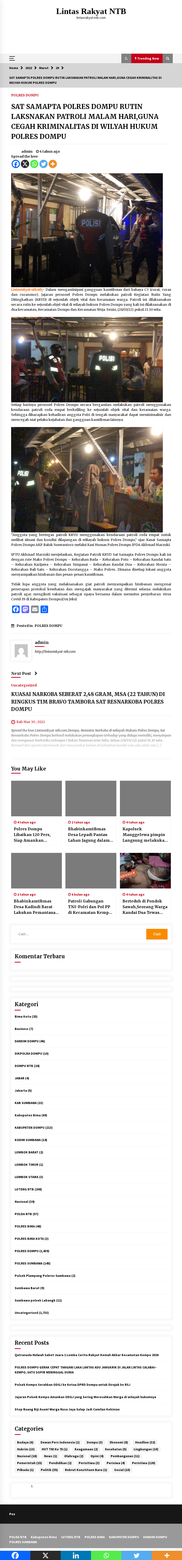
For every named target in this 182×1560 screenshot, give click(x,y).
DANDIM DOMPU (27, 1041)
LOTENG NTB (24, 1189)
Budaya (25, 1442)
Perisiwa (116, 1463)
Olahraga (73, 1456)
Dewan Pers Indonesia (60, 1442)
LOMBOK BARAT (26, 1152)
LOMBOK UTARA (26, 1177)
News (50, 1456)
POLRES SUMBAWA (28, 1263)
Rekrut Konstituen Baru (86, 1470)
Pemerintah (29, 1463)
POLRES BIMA (25, 1226)
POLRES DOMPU (25, 95)
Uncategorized (24, 685)
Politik (49, 1470)
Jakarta (21, 1090)
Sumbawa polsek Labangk (35, 1300)
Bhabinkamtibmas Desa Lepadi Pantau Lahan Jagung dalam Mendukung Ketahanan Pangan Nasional (89, 835)
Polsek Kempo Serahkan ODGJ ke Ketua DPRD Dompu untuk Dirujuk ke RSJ (72, 1384)
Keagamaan (86, 1449)
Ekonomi (119, 1442)
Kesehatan (116, 1449)
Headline (145, 1442)
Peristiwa (143, 1463)
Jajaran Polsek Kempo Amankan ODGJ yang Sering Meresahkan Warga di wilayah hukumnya (85, 1397)
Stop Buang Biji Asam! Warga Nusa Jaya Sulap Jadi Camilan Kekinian (67, 1409)
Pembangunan (125, 1456)
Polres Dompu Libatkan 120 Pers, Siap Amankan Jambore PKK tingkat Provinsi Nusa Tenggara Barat (35, 835)
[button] (126, 58)
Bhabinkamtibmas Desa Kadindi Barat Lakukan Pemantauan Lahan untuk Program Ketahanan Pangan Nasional (36, 907)
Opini (97, 1456)
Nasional (21, 1201)
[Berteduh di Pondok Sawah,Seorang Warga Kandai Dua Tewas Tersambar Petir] (145, 870)
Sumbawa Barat (27, 1288)
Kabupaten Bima (28, 1115)
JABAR (19, 1078)
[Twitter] (43, 164)
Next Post (21, 673)
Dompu (95, 1442)
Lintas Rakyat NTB (91, 11)
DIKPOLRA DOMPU (28, 1053)
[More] (53, 164)
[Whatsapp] (34, 164)
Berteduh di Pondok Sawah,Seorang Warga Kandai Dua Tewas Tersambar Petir (145, 907)
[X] (25, 164)
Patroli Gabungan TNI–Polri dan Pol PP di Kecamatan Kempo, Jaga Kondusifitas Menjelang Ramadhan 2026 (91, 907)
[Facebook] (16, 164)
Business (21, 1029)
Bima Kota (23, 1016)
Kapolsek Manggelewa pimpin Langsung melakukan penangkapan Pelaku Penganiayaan (145, 835)
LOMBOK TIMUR (26, 1164)
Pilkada (25, 1470)
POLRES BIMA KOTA (29, 1238)
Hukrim (26, 1449)
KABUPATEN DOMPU (30, 1127)
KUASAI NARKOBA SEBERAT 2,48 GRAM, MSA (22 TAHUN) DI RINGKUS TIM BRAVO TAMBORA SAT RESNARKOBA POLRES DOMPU (88, 701)
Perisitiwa (89, 1463)
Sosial (122, 1470)
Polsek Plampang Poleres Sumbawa (43, 1275)
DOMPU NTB (24, 1066)
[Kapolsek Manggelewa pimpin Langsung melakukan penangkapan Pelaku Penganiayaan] (145, 798)
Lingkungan (146, 1449)
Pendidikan (60, 1463)
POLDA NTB (23, 1214)
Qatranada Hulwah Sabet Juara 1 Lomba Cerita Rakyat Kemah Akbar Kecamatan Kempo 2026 (87, 1355)
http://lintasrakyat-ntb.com (55, 651)
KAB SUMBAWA (26, 1103)
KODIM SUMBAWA (28, 1140)
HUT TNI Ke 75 (55, 1449)
